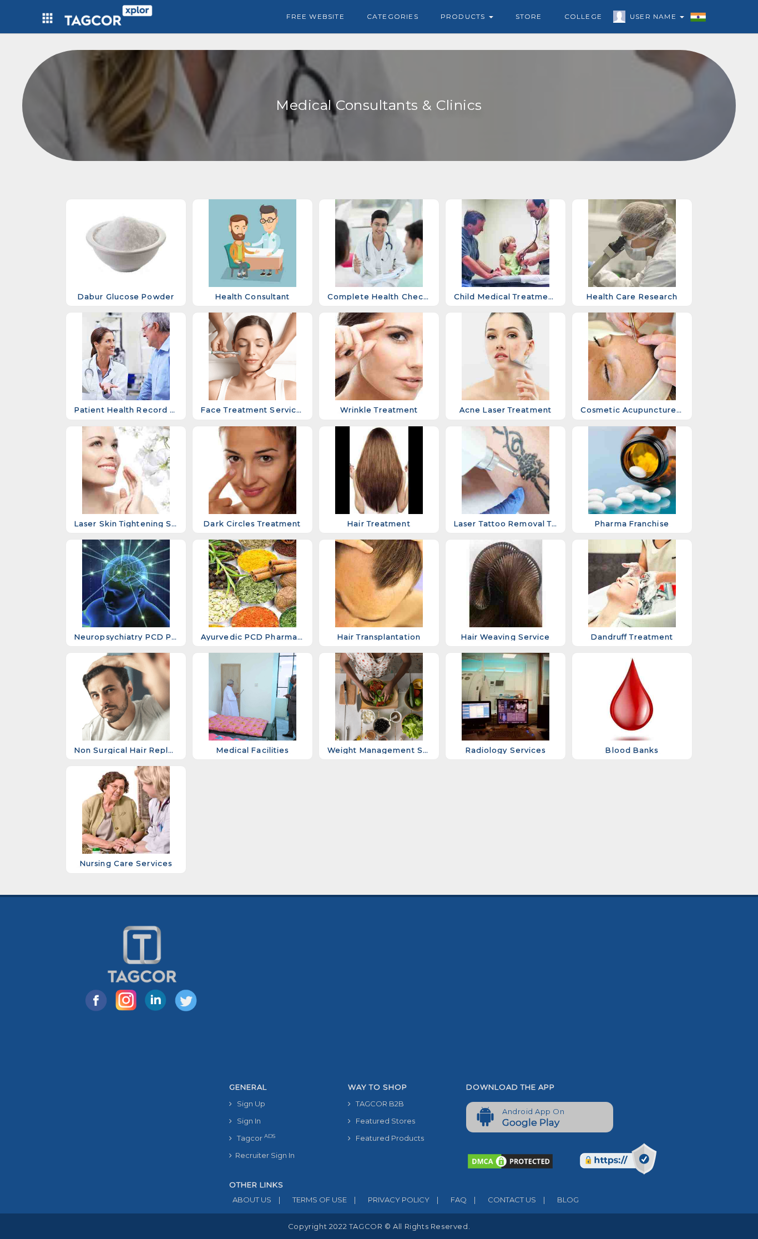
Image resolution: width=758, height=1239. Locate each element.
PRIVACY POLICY (391, 1199)
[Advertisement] (458, 994)
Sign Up (248, 1103)
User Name (654, 16)
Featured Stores (383, 1120)
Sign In (246, 1120)
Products (464, 16)
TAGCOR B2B (377, 1103)
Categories (392, 16)
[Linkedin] (158, 1010)
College (583, 16)
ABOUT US (250, 1199)
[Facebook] (98, 1010)
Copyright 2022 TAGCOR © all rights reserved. (379, 1226)
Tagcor (253, 1137)
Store (529, 16)
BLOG (561, 1199)
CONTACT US (505, 1199)
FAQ (452, 1199)
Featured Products (387, 1138)
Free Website (315, 16)
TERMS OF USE (313, 1199)
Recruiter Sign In (263, 1155)
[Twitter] (187, 1010)
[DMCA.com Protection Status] (510, 1161)
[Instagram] (128, 1010)
